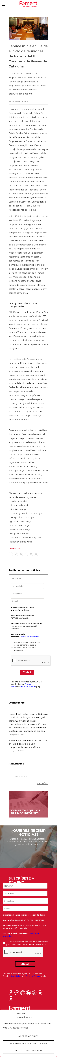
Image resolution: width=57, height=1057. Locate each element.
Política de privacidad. (30, 636)
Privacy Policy (15, 976)
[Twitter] (16, 554)
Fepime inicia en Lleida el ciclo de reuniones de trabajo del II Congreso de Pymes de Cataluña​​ (28, 56)
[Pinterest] (21, 554)
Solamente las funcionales (28, 1043)
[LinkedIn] (31, 554)
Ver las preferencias (29, 1050)
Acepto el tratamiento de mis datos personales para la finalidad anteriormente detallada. (27, 646)
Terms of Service (27, 686)
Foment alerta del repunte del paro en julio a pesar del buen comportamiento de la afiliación (28, 744)
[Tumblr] (26, 554)
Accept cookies (28, 1036)
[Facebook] (11, 554)
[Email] (36, 554)
